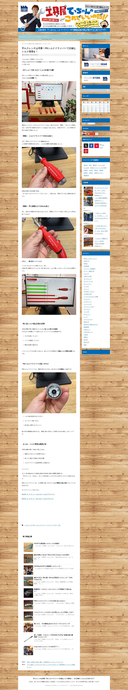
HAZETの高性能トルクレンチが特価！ (47, 543)
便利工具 (86, 322)
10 (108, 106)
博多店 (96, 170)
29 (100, 111)
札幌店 (86, 170)
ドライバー (87, 299)
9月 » (88, 114)
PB (33, 525)
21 (96, 109)
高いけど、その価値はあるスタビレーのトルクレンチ (52, 623)
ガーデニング (88, 279)
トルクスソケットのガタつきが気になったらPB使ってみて (54, 612)
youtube (39, 36)
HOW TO (86, 261)
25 (84, 111)
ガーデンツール (88, 281)
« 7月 (83, 114)
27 (91, 111)
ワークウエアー (88, 319)
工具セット (87, 329)
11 (83, 108)
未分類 (86, 339)
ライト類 (86, 312)
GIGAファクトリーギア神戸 (98, 168)
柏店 (90, 165)
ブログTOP (22, 37)
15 (100, 108)
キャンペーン (88, 284)
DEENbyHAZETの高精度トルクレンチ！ (48, 566)
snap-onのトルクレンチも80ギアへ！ (47, 646)
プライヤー (87, 309)
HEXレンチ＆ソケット (90, 258)
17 (108, 108)
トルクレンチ (28, 525)
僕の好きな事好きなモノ (91, 324)
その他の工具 (88, 294)
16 (103, 108)
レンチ (86, 317)
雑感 (85, 345)
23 (103, 109)
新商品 (86, 337)
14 (96, 108)
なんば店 (86, 168)
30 (103, 111)
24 (108, 109)
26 (88, 111)
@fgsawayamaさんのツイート (91, 355)
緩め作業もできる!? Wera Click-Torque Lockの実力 (51, 555)
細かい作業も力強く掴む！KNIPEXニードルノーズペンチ (45, 662)
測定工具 (86, 342)
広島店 (91, 173)
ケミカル (86, 286)
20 (91, 109)
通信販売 (86, 175)
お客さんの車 (88, 276)
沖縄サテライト (98, 173)
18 (84, 109)
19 (88, 109)
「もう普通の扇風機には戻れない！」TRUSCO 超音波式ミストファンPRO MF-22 (96, 203)
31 (108, 111)
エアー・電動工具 (89, 271)
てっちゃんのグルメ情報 (91, 296)
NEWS (86, 263)
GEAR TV (46, 36)
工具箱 (86, 334)
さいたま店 (101, 165)
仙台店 (91, 170)
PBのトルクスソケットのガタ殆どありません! (49, 601)
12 (88, 108)
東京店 (86, 165)
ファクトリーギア (51, 525)
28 (96, 111)
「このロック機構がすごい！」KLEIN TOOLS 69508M (101, 241)
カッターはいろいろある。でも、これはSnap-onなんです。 (101, 190)
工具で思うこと (88, 332)
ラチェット (87, 314)
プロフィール (31, 37)
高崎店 (86, 173)
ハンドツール (88, 304)
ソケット (86, 289)
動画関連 (86, 327)
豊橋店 (101, 170)
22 (100, 109)
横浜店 (95, 165)
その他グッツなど (89, 291)
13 (91, 108)
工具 (59, 525)
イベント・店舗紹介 (89, 268)
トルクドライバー (40, 525)
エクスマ (86, 274)
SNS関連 (86, 266)
